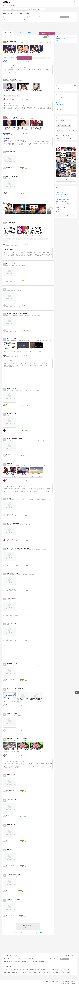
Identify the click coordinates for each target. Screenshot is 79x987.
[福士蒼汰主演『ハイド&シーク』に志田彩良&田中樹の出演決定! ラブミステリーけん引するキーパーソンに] (58, 159)
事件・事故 (33, 961)
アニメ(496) (65, 138)
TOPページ (48, 981)
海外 (24, 961)
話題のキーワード (60, 40)
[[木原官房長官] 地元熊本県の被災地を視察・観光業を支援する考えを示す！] (68, 164)
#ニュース (6, 95)
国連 (43, 9)
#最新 (18, 95)
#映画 (5, 57)
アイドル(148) (59, 122)
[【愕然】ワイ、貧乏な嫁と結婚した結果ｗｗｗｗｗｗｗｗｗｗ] (58, 149)
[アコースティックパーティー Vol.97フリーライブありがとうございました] (68, 159)
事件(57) (63, 133)
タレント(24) (71, 130)
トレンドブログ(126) (60, 135)
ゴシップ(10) (63, 125)
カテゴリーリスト (70, 13)
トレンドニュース (21, 16)
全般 (41, 961)
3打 (33, 9)
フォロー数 (18, 33)
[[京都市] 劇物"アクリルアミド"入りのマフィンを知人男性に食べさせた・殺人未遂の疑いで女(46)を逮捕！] (58, 169)
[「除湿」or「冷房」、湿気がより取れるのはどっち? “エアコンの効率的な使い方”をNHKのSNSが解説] (58, 154)
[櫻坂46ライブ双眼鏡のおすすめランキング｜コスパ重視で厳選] (68, 154)
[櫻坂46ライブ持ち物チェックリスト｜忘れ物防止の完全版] (68, 149)
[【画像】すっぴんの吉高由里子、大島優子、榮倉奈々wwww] (73, 154)
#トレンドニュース (40, 238)
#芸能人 (11, 57)
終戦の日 (29, 9)
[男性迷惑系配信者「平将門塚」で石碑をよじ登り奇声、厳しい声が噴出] (58, 174)
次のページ (49, 932)
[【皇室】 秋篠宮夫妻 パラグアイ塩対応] (73, 149)
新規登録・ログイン (60, 38)
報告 (28, 61)
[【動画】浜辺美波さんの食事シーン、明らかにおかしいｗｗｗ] (73, 159)
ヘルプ (75, 981)
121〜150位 (39, 932)
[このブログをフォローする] (24, 61)
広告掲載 (68, 981)
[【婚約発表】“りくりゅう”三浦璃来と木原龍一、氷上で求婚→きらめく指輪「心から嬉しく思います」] (63, 149)
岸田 (36, 9)
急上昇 (29, 33)
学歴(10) (70, 138)
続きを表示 (66, 179)
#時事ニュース (33, 238)
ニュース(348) (71, 127)
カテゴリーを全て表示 (61, 112)
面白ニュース (43, 16)
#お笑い (27, 238)
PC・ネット (54, 16)
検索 (26, 9)
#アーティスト (40, 57)
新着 (40, 33)
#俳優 (46, 238)
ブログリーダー (59, 36)
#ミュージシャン (33, 57)
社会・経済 (8, 19)
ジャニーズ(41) (59, 120)
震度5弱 (39, 9)
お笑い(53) (65, 127)
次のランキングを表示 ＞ (28, 926)
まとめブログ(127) (67, 122)
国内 (17, 961)
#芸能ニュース (19, 238)
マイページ (57, 981)
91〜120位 (33, 932)
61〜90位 (26, 932)
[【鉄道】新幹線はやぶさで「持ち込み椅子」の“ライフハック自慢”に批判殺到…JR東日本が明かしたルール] (73, 164)
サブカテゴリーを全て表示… (20, 19)
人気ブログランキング (7, 2)
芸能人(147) (58, 127)
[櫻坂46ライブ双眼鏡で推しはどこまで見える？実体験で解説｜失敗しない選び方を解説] (63, 169)
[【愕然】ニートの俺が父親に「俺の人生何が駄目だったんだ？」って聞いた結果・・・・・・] (68, 169)
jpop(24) (69, 125)
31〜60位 (20, 932)
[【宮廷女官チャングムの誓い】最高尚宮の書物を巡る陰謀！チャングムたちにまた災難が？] (63, 174)
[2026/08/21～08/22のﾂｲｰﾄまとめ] (63, 164)
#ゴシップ (6, 241)
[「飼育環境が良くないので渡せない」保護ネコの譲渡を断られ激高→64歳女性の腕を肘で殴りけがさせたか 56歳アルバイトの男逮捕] (73, 169)
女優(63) (58, 125)
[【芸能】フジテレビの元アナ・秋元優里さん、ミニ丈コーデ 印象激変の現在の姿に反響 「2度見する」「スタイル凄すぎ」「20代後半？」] (63, 154)
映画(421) (58, 133)
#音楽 (8, 57)
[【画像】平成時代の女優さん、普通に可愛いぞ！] (63, 159)
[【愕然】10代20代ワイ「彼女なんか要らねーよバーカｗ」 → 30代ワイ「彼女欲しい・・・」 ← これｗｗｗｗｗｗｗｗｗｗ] (58, 164)
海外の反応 (32, 16)
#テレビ (49, 57)
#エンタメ (14, 95)
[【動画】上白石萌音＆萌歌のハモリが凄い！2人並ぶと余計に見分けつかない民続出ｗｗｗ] (68, 174)
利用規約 (72, 981)
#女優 (24, 238)
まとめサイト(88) (67, 120)
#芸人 (46, 57)
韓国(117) (67, 135)
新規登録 (52, 981)
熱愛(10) (65, 130)
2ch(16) (68, 133)
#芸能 (10, 95)
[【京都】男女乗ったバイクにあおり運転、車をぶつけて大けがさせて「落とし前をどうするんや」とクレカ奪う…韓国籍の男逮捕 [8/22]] (73, 174)
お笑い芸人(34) (59, 130)
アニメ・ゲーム (8, 16)
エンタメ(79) (58, 138)
